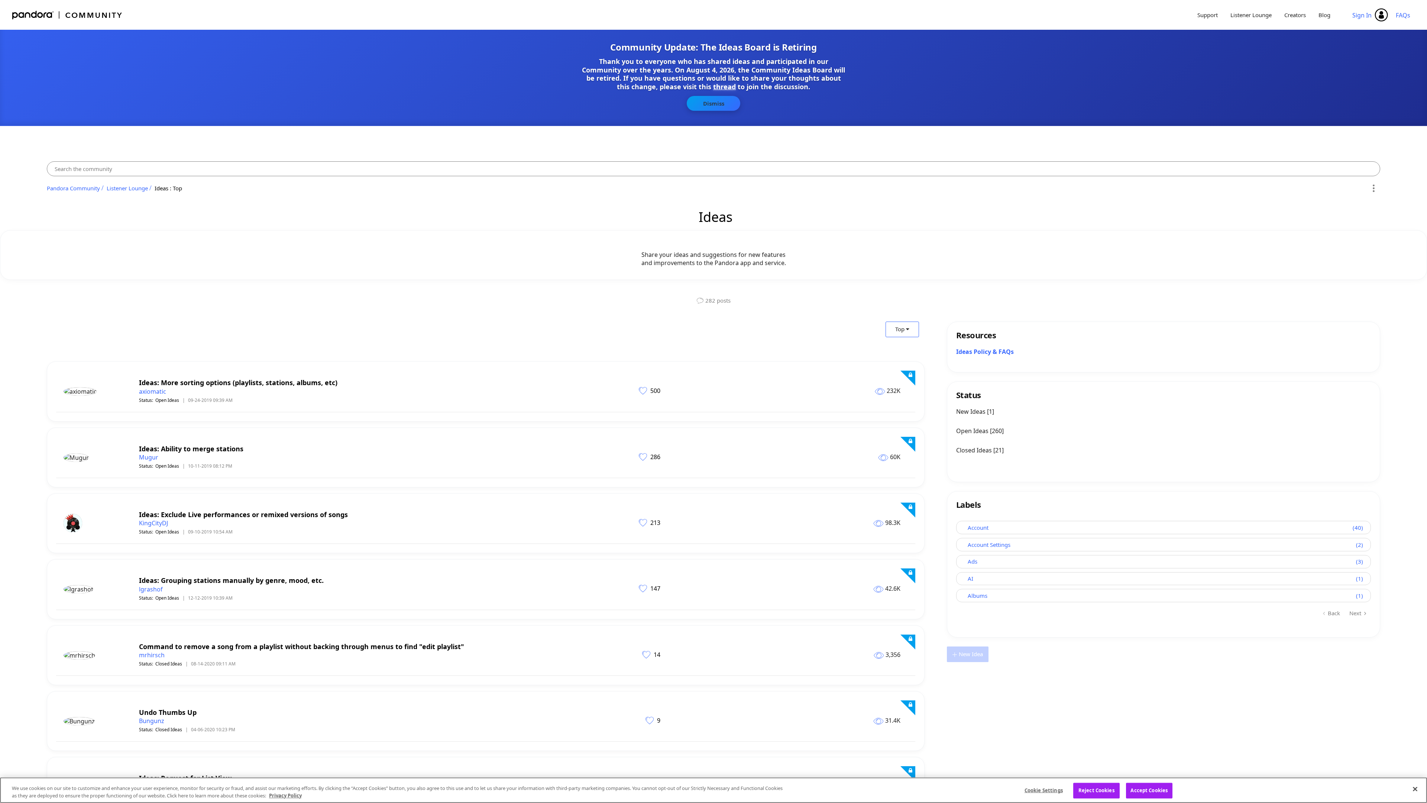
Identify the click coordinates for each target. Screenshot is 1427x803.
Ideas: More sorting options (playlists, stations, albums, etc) (238, 382)
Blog (1324, 15)
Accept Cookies (1149, 790)
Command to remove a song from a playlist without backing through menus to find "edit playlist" (301, 646)
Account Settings (989, 544)
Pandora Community (67, 15)
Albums (977, 595)
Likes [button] (643, 390)
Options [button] (1373, 188)
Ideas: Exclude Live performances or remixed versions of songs (243, 514)
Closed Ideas (168, 664)
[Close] (1415, 789)
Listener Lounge (1251, 15)
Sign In (1362, 15)
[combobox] (713, 168)
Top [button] (900, 329)
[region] (713, 790)
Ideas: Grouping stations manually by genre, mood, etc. (231, 580)
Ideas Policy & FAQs (985, 352)
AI (970, 578)
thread (724, 86)
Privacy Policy (285, 795)
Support (1207, 15)
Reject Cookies (1096, 790)
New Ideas (971, 411)
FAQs (1403, 15)
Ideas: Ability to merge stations (191, 448)
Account (978, 527)
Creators (1295, 15)
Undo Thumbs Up (168, 712)
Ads (972, 561)
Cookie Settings (1044, 790)
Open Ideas (167, 400)
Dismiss (713, 103)
